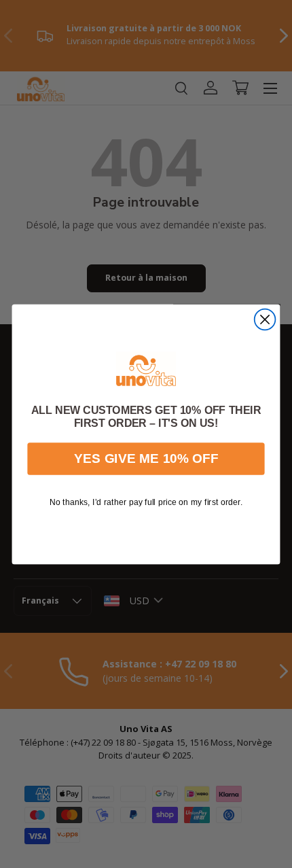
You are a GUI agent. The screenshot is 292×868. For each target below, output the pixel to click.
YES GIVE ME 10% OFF (146, 458)
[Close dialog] (265, 319)
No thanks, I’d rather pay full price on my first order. (146, 501)
